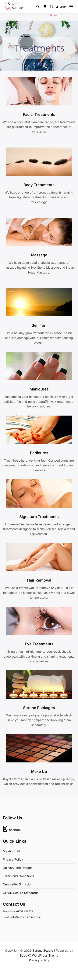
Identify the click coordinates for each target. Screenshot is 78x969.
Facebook (14, 830)
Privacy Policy (13, 859)
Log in (62, 6)
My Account (11, 851)
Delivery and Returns (17, 868)
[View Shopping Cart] (44, 6)
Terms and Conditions (18, 876)
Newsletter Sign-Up (17, 884)
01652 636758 (24, 911)
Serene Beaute (43, 950)
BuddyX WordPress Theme (39, 955)
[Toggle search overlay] (37, 6)
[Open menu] (71, 7)
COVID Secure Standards (20, 893)
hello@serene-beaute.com (25, 917)
